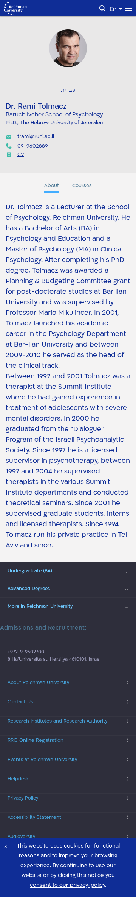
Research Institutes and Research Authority (57, 721)
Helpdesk (18, 779)
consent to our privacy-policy (67, 885)
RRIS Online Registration (35, 740)
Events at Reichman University (42, 760)
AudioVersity (21, 837)
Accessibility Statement (34, 817)
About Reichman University (38, 683)
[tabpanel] (68, 376)
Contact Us (20, 702)
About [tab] (51, 185)
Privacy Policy (23, 798)
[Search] (102, 8)
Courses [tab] (82, 185)
